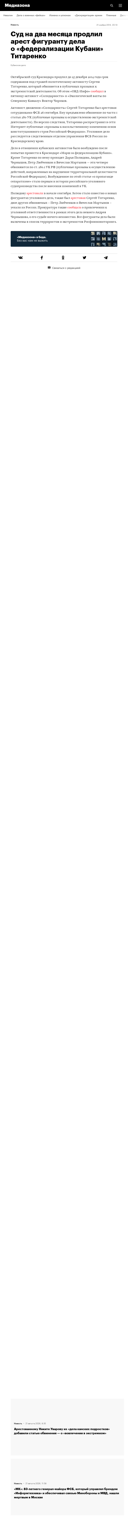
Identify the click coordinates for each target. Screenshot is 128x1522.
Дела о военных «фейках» (31, 15)
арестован (78, 198)
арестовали (34, 193)
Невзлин (8, 15)
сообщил (97, 91)
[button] (120, 5)
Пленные (111, 15)
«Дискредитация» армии (88, 15)
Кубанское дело (18, 65)
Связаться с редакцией (66, 268)
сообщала (74, 207)
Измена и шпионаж (60, 15)
